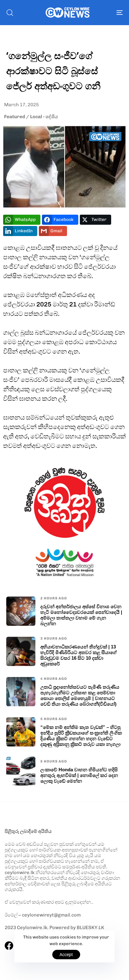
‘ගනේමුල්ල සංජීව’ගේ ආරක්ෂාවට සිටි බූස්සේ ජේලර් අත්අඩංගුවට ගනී (53, 70)
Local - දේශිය (44, 116)
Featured (14, 116)
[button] (9, 12)
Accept (66, 954)
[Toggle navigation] (103, 12)
